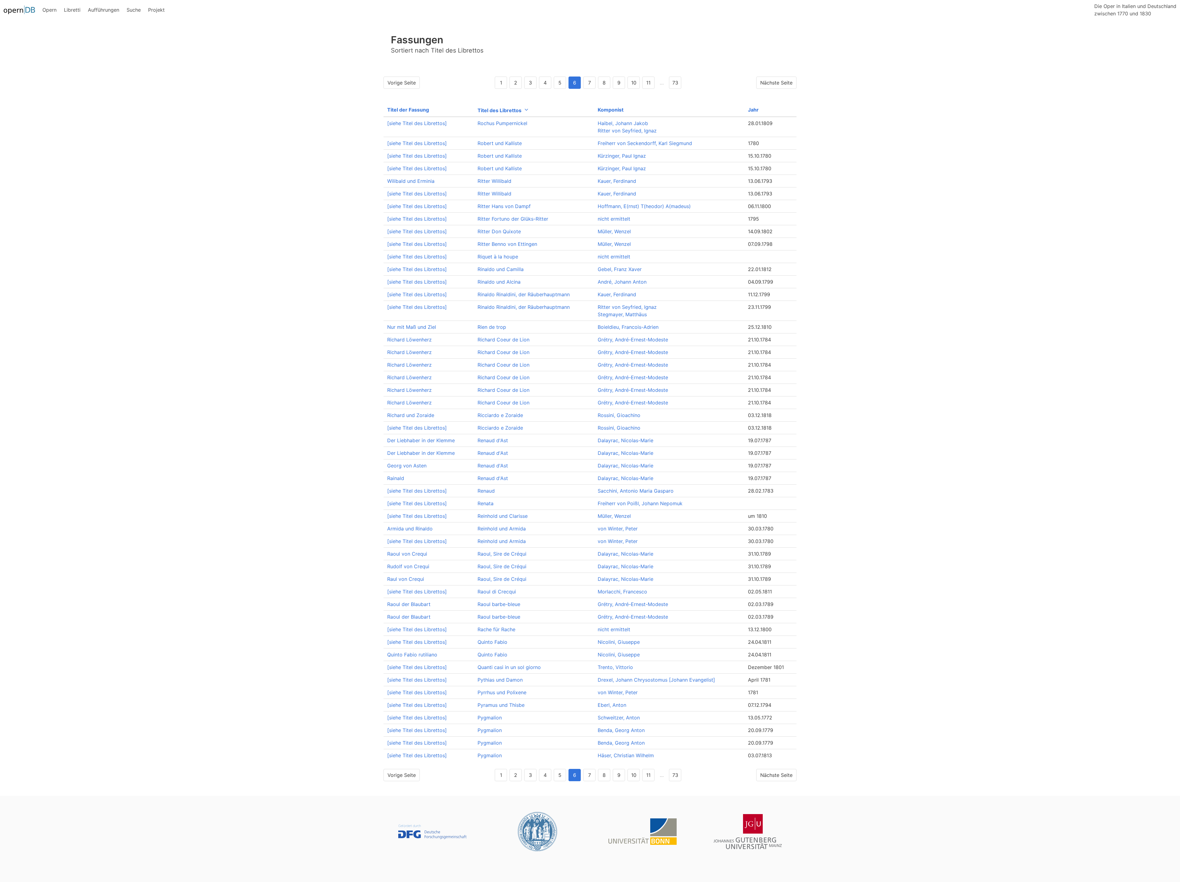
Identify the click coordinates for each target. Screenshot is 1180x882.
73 (675, 83)
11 (648, 83)
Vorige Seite (401, 83)
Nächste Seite (776, 83)
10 (633, 83)
